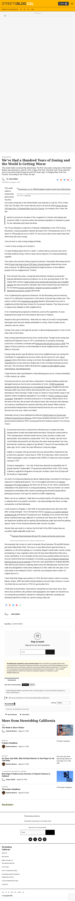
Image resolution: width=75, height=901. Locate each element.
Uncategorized (6, 157)
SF (28, 9)
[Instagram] (44, 839)
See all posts (7, 804)
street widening (23, 485)
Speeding (23, 771)
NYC (15, 892)
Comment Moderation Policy (10, 880)
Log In (62, 3)
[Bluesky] (40, 839)
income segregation (26, 288)
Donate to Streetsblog (10, 9)
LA (21, 9)
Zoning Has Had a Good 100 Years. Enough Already (29, 264)
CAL (3, 892)
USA (32, 9)
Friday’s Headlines (10, 743)
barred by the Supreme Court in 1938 (50, 343)
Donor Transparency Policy (9, 870)
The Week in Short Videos (13, 727)
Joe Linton (13, 179)
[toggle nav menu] (72, 3)
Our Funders (5, 867)
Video (3, 725)
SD (24, 9)
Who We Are (5, 856)
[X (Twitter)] (35, 839)
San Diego (5, 756)
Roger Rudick (10, 779)
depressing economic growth (19, 291)
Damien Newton (11, 731)
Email (23, 652)
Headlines (5, 740)
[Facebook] (30, 839)
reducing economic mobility (46, 288)
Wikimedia (28, 195)
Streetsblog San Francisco (11, 771)
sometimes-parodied (29, 301)
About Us (4, 853)
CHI (23, 892)
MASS (19, 892)
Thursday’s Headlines (11, 789)
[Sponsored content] (37, 83)
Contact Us (5, 884)
